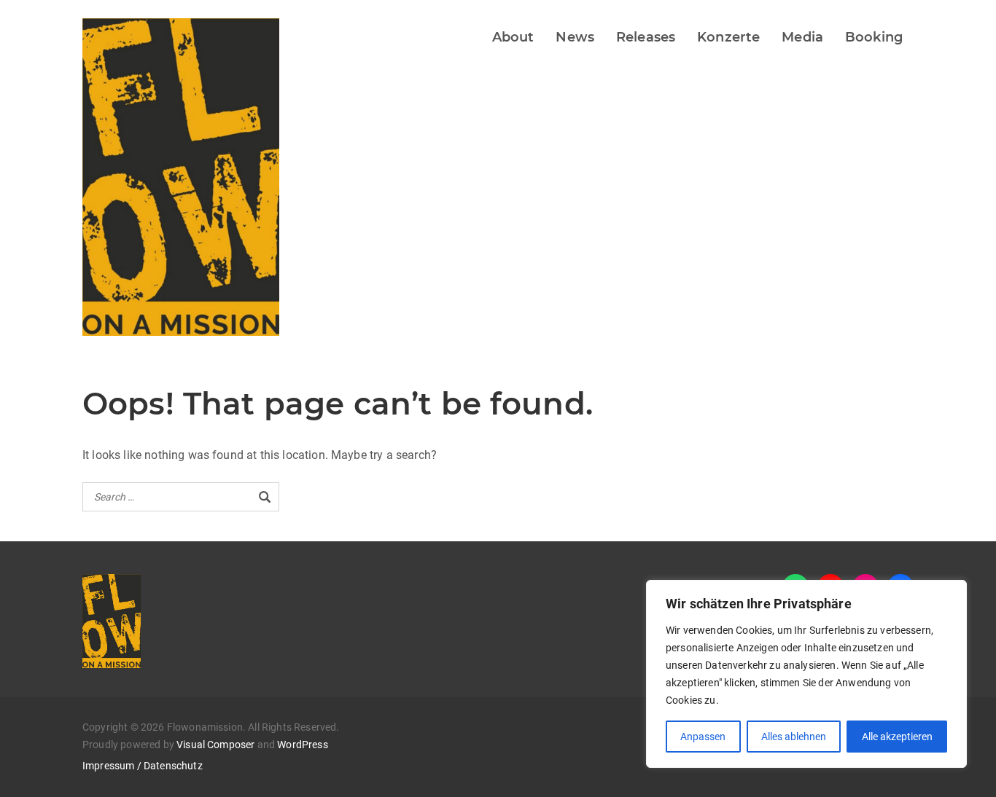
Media (802, 37)
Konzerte (728, 37)
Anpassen (702, 736)
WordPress (302, 744)
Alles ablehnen (793, 736)
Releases (645, 37)
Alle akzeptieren (897, 736)
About (513, 37)
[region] (806, 674)
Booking (874, 37)
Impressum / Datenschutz (142, 766)
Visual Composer (215, 744)
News (575, 37)
